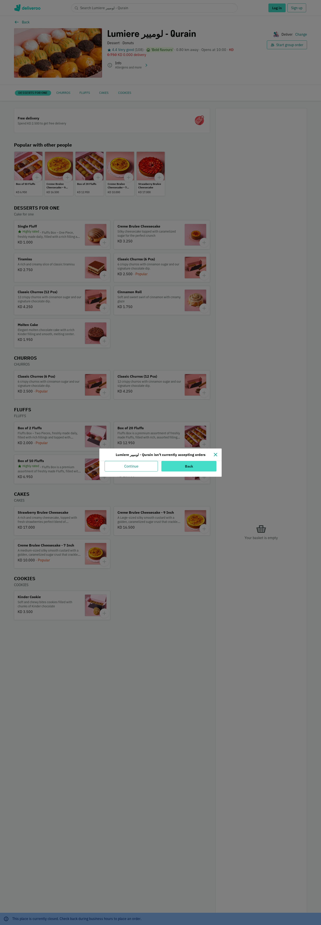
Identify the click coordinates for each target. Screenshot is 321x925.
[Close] (215, 454)
